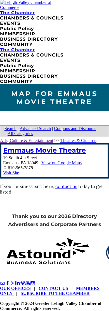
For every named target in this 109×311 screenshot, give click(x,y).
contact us (66, 186)
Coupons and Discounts (75, 128)
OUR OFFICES (15, 288)
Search (10, 128)
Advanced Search (35, 128)
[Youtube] (27, 283)
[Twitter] (12, 283)
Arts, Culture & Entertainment (26, 140)
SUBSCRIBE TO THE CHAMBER (55, 293)
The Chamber (17, 12)
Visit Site (11, 172)
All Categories (20, 133)
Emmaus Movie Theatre (44, 150)
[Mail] (2, 283)
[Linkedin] (17, 283)
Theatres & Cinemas (78, 140)
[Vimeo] (22, 283)
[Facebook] (7, 283)
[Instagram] (32, 283)
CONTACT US (53, 288)
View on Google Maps (61, 162)
